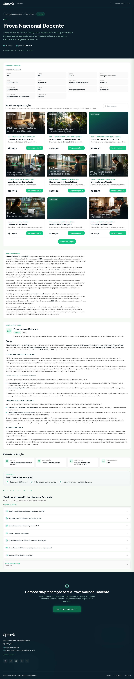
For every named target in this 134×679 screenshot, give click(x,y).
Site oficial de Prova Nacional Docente (16, 491)
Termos (108, 675)
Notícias (20, 4)
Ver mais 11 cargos (67, 242)
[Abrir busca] (111, 3)
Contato (127, 675)
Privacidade (118, 675)
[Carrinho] (128, 3)
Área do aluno (119, 4)
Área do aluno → (9, 655)
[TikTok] (27, 661)
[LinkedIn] (16, 661)
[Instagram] (5, 661)
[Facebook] (22, 661)
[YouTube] (11, 661)
